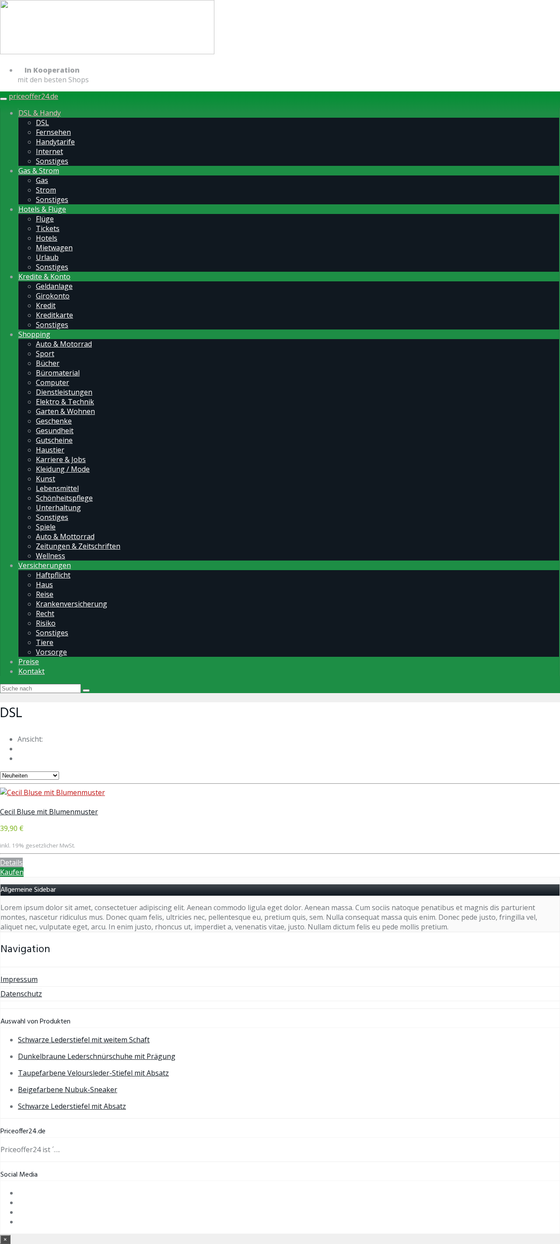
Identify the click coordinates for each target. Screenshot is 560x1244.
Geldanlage (54, 286)
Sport (45, 353)
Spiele (46, 527)
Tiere (44, 642)
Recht (45, 613)
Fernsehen (53, 132)
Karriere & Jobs (61, 459)
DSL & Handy (39, 113)
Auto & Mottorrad (65, 536)
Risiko (46, 623)
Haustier (50, 450)
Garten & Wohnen (65, 411)
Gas (42, 180)
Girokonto (53, 296)
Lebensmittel (57, 488)
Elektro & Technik (65, 401)
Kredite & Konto (44, 276)
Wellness (50, 556)
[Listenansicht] (20, 758)
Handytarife (55, 142)
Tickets (48, 228)
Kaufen (12, 872)
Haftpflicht (53, 575)
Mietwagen (54, 247)
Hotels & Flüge (42, 209)
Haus (44, 584)
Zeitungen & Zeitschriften (78, 546)
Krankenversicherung (71, 604)
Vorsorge (51, 652)
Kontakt (31, 671)
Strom (46, 190)
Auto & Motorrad (64, 344)
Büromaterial (58, 373)
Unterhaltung (58, 507)
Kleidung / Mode (63, 469)
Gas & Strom (38, 170)
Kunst (45, 479)
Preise (28, 661)
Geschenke (54, 421)
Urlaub (47, 257)
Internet (49, 151)
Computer (52, 382)
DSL (42, 122)
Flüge (45, 219)
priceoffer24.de (33, 96)
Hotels (46, 238)
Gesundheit (55, 430)
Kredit (46, 305)
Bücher (48, 363)
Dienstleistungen (64, 392)
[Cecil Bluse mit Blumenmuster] (52, 792)
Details (11, 862)
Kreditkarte (54, 315)
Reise (44, 594)
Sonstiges (52, 161)
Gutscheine (54, 440)
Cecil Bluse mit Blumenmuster (49, 811)
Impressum (19, 979)
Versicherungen (44, 565)
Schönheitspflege (64, 498)
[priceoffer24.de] (107, 52)
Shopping (34, 334)
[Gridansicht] (20, 748)
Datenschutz (21, 994)
